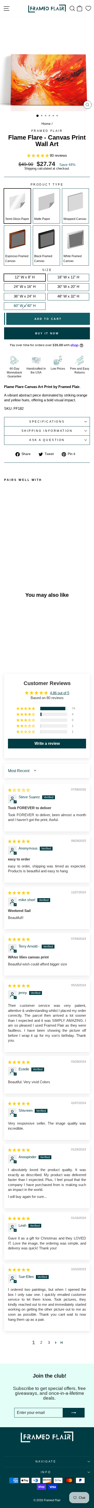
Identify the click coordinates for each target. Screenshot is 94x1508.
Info (46, 1472)
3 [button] (49, 1342)
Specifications (47, 421)
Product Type (47, 184)
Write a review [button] (47, 743)
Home (46, 124)
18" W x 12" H (68, 277)
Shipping (30, 168)
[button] (38, 155)
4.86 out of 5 (59, 693)
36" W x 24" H (25, 296)
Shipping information (47, 430)
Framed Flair (47, 130)
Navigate (45, 1461)
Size (47, 270)
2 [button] (41, 1342)
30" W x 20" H (68, 287)
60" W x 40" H (25, 306)
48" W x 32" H (68, 296)
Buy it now (47, 333)
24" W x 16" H (25, 287)
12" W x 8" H (25, 277)
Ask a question (47, 439)
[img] (19, 790)
